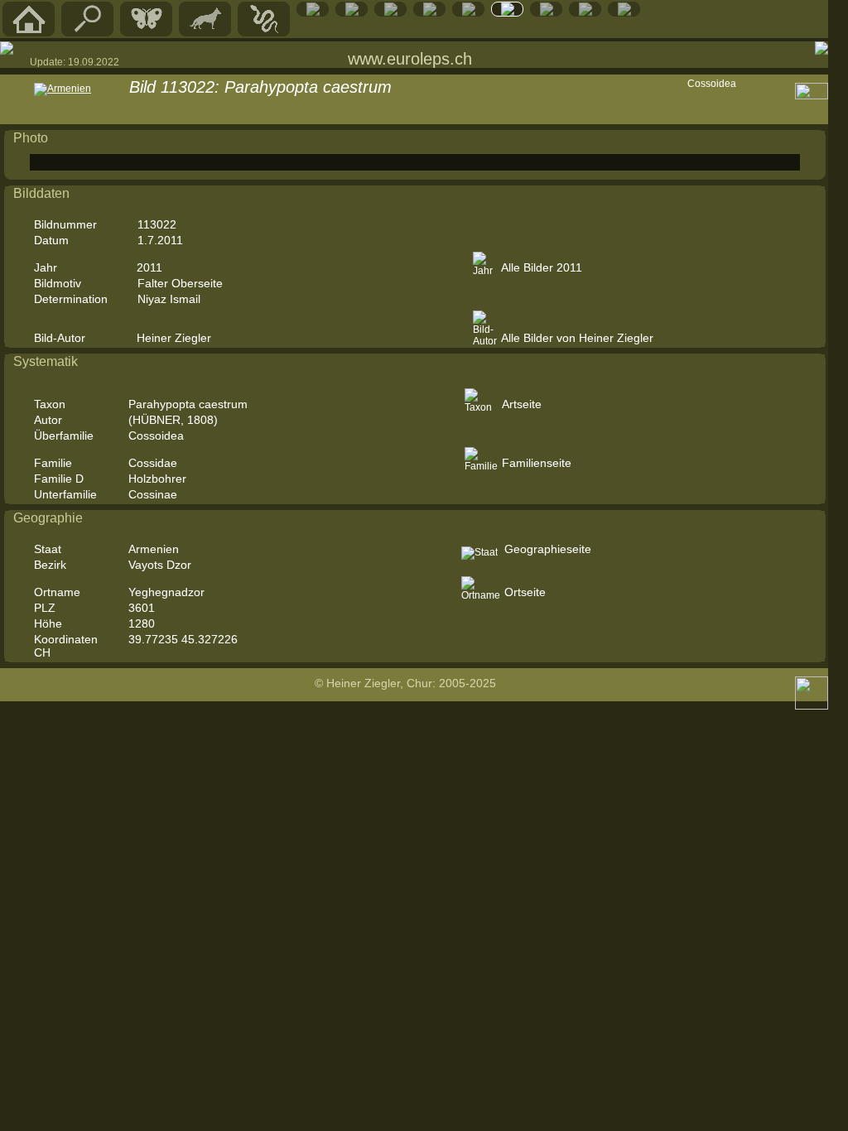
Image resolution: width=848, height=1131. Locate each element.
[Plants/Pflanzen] (429, 12)
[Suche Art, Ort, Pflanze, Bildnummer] (87, 32)
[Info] (624, 12)
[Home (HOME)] (29, 32)
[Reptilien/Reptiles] (264, 32)
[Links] (546, 12)
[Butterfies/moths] (146, 32)
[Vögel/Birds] (352, 12)
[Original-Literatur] (585, 12)
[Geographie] (468, 12)
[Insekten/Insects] (391, 12)
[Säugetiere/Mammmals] (205, 32)
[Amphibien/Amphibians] (313, 12)
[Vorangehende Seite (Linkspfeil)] (6, 48)
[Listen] (507, 12)
